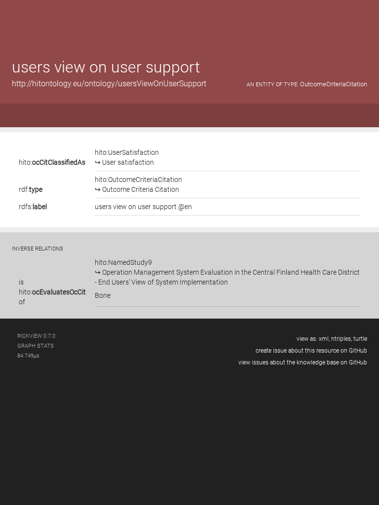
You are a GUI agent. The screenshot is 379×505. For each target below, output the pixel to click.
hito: (52, 162)
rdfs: (33, 207)
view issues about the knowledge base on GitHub (302, 362)
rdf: (30, 189)
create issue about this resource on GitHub (311, 350)
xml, (324, 338)
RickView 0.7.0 (36, 336)
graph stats (35, 346)
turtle (360, 338)
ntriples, (341, 338)
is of (52, 292)
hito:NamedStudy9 (227, 272)
